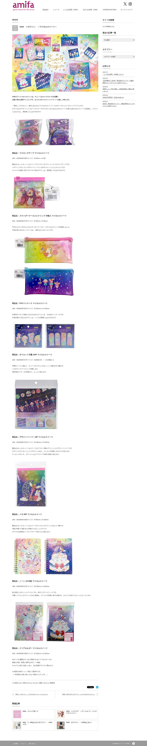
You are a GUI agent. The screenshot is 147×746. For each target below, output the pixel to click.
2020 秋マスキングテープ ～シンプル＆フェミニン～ (78, 694)
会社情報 (15, 743)
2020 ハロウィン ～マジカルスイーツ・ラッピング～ (31, 694)
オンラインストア (127, 10)
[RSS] (133, 743)
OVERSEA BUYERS (109, 10)
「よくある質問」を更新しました (113, 74)
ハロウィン (46, 683)
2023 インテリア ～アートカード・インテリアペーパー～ (81, 712)
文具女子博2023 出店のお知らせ (113, 97)
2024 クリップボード (30, 711)
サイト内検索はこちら (108, 26)
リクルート (23, 743)
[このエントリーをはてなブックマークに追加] (97, 688)
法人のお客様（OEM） (91, 10)
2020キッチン (18, 683)
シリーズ (56, 10)
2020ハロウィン (27, 683)
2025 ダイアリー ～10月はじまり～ (79, 722)
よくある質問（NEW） (71, 10)
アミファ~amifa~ (125, 743)
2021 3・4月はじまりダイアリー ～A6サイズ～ (37, 723)
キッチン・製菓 (37, 683)
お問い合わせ (32, 743)
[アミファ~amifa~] (24, 6)
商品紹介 (46, 10)
